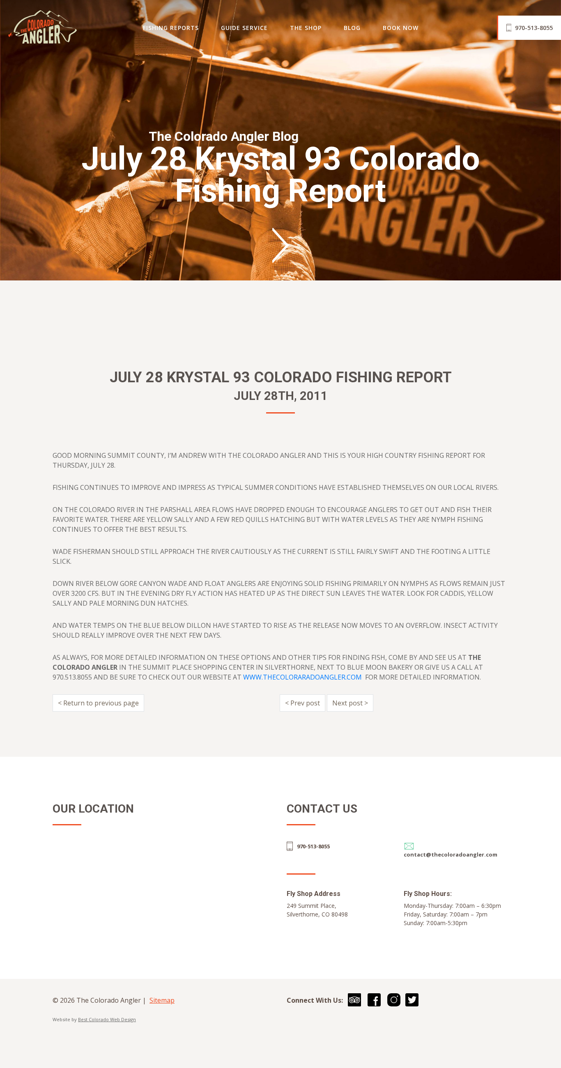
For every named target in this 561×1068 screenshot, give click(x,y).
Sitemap (162, 1000)
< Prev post (302, 702)
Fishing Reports (171, 28)
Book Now (400, 28)
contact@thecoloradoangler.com (450, 854)
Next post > (350, 702)
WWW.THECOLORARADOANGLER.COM (302, 677)
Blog (352, 28)
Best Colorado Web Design (107, 1019)
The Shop (306, 28)
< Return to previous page (98, 702)
